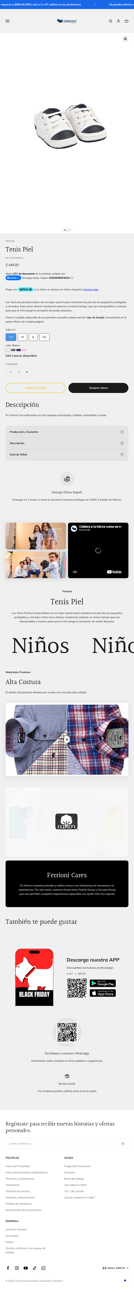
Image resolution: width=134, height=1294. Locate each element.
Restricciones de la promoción (24, 1210)
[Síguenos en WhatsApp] (43, 1268)
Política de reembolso (19, 1203)
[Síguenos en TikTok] (34, 1268)
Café (13, 350)
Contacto (69, 1172)
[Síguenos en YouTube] (25, 1268)
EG (44, 336)
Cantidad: (11, 364)
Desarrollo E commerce (51, 1280)
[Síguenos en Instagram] (16, 1268)
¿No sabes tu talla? (75, 1185)
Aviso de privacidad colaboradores (26, 1172)
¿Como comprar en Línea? (79, 1197)
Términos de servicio (18, 1191)
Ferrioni (10, 241)
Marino (18, 350)
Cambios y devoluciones (20, 1197)
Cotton (10, 1242)
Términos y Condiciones (20, 1178)
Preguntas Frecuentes (77, 1166)
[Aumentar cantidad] (27, 372)
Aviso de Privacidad (18, 1166)
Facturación (13, 1185)
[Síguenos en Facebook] (8, 1268)
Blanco (8, 350)
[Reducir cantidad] (11, 372)
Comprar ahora (98, 387)
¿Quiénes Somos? (16, 1229)
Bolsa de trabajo (74, 1178)
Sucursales (12, 1235)
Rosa (24, 350)
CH (11, 336)
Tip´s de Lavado (74, 1191)
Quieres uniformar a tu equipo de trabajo (26, 1250)
